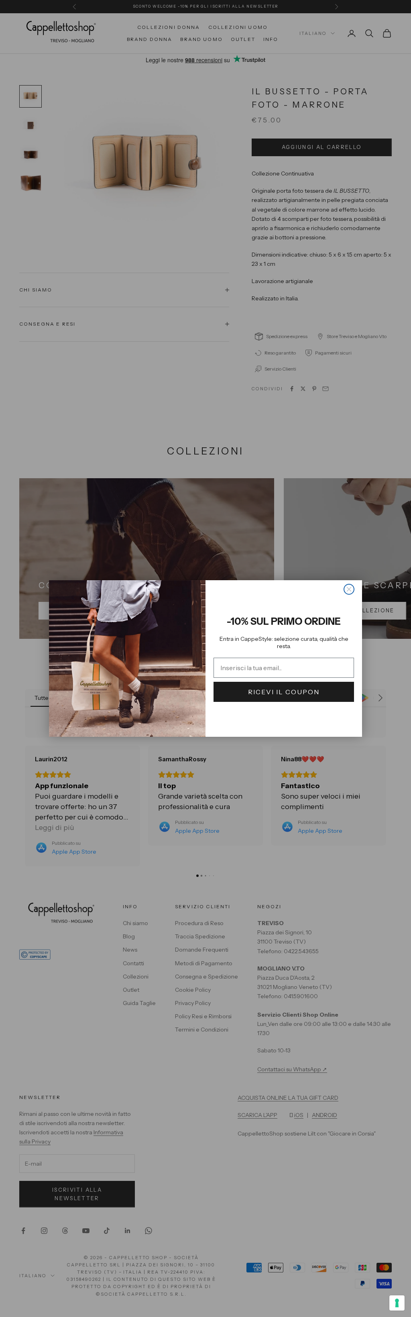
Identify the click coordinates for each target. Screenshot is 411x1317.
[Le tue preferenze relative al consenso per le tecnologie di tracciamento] (397, 1303)
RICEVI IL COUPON (283, 692)
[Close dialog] (349, 589)
